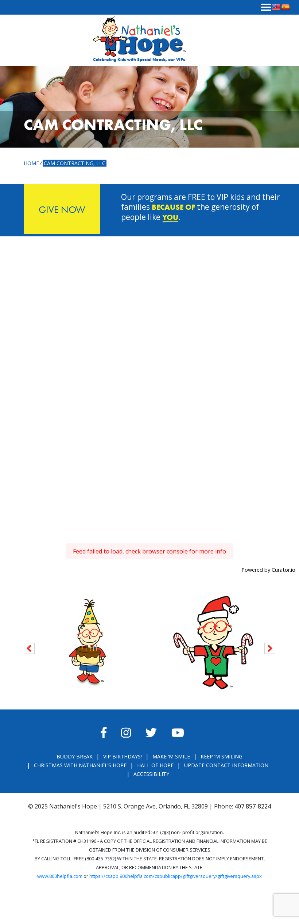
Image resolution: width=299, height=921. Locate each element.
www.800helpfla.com (59, 876)
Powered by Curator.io (268, 569)
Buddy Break (75, 756)
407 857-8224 (252, 806)
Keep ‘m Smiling (221, 756)
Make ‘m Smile (171, 756)
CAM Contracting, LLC (74, 163)
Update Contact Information (226, 765)
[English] (276, 7)
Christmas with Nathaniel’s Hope (80, 765)
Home (31, 163)
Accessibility (151, 773)
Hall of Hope (155, 765)
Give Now (62, 209)
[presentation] (29, 647)
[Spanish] (285, 7)
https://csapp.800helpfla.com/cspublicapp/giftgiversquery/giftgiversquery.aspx (175, 876)
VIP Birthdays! (122, 756)
